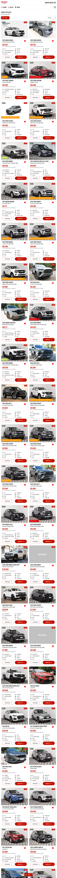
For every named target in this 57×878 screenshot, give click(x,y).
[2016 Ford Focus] (14, 756)
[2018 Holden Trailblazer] (14, 796)
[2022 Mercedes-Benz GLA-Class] (42, 151)
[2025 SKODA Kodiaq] (14, 30)
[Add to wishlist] (25, 41)
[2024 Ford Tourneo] (14, 70)
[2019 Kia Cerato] (42, 675)
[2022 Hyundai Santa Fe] (42, 796)
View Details (7, 57)
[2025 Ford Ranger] (14, 151)
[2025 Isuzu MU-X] (42, 272)
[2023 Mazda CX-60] (14, 514)
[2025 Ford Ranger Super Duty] (14, 554)
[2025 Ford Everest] (14, 110)
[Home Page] (4, 2)
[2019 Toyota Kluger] (42, 756)
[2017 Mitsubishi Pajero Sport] (42, 716)
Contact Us (20, 57)
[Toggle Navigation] (55, 7)
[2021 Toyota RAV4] (14, 837)
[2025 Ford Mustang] (42, 70)
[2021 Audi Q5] (14, 716)
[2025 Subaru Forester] (14, 312)
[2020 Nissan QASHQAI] (14, 191)
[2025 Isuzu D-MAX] (14, 595)
